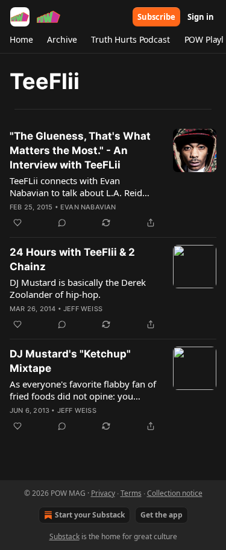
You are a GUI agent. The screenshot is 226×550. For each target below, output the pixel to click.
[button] (21, 39)
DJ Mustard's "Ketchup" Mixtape (70, 361)
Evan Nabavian (88, 207)
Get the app (161, 515)
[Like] (17, 222)
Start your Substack (90, 515)
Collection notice (174, 493)
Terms (131, 493)
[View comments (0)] (62, 222)
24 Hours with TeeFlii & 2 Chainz (72, 259)
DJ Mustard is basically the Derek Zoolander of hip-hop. (78, 288)
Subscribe (156, 16)
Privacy (103, 493)
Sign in (200, 16)
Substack (64, 536)
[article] (113, 179)
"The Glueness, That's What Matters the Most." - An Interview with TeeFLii (80, 150)
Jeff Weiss (82, 308)
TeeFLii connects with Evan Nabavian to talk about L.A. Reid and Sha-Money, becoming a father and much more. (82, 187)
